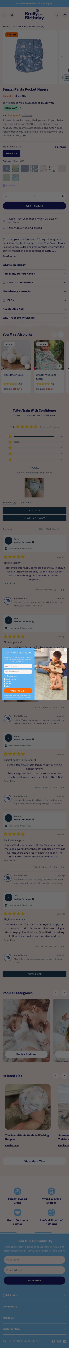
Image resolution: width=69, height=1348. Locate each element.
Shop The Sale (18, 690)
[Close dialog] (65, 649)
